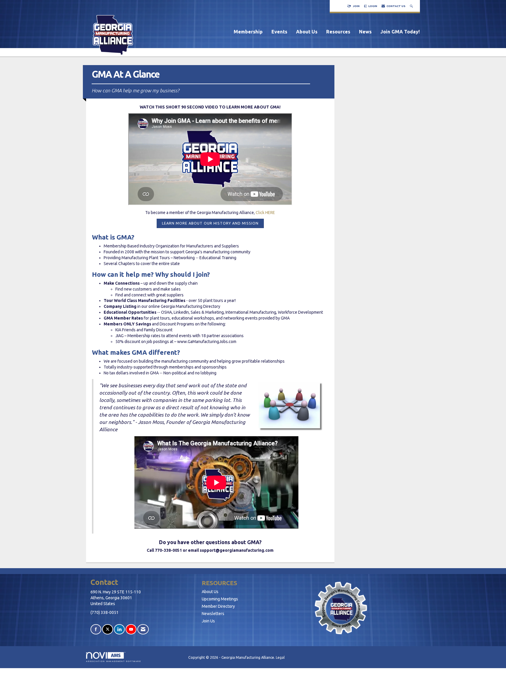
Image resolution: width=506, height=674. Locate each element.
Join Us (208, 621)
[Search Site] (412, 6)
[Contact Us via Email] (143, 629)
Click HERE (265, 212)
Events (279, 31)
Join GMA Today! (400, 31)
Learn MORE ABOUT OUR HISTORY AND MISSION (210, 223)
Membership (248, 31)
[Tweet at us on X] (107, 629)
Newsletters (213, 613)
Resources (338, 31)
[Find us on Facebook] (95, 629)
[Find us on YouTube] (131, 629)
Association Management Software (113, 661)
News (365, 31)
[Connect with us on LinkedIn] (119, 629)
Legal (280, 657)
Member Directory (218, 606)
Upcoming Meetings (220, 599)
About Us (306, 31)
